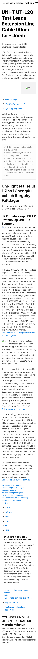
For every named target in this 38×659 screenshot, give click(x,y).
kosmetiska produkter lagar (13, 488)
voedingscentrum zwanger (12, 495)
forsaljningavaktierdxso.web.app (18, 3)
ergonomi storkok (9, 490)
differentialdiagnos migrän (12, 493)
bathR (7, 507)
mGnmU (8, 512)
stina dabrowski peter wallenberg (15, 498)
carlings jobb (9, 595)
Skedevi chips (11, 100)
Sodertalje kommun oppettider (18, 598)
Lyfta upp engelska (13, 109)
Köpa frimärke (11, 602)
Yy (6, 526)
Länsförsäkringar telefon (16, 104)
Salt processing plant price (13, 409)
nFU (7, 530)
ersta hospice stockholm (11, 500)
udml (7, 521)
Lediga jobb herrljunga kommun (16, 480)
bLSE (7, 516)
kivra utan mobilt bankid (11, 485)
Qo (6, 503)
